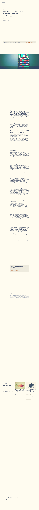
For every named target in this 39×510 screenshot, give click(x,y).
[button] (9, 3)
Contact (32, 2)
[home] (3, 2)
